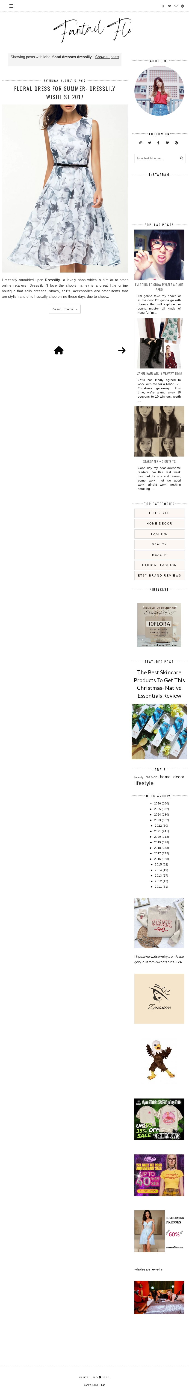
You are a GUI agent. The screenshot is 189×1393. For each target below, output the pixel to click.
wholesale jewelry (148, 1269)
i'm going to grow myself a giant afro (159, 287)
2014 (159, 870)
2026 (158, 803)
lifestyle (159, 513)
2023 (158, 820)
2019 (158, 842)
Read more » (64, 309)
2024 (158, 814)
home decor (160, 523)
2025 (158, 809)
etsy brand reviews (159, 575)
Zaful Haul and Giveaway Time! (159, 373)
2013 (159, 875)
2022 (159, 825)
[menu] (11, 6)
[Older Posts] (122, 350)
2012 (159, 881)
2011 (159, 886)
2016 (158, 859)
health (159, 554)
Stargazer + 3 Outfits (159, 461)
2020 (158, 836)
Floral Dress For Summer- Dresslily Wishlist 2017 (64, 92)
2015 (159, 864)
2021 (158, 831)
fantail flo (88, 1377)
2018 (158, 848)
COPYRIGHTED (94, 1384)
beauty (159, 544)
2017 (158, 853)
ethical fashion (159, 565)
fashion (159, 534)
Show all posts (107, 57)
